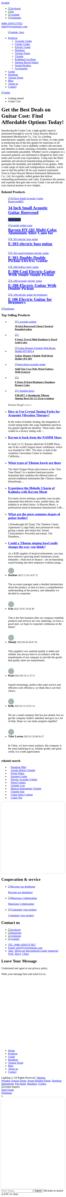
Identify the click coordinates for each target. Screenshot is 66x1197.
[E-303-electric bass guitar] (23, 239)
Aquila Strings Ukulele (23, 770)
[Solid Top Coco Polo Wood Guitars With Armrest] (30, 364)
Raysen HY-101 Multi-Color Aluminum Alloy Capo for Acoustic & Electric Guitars (32, 233)
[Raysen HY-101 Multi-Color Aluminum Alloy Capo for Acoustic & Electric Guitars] (20, 225)
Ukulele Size (17, 791)
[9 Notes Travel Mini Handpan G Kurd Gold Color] (17, 335)
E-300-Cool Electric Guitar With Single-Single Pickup (32, 273)
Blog (10, 80)
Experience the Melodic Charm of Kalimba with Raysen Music (31, 490)
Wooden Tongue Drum (13, 1080)
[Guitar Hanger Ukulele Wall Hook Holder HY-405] (36, 351)
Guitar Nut (16, 797)
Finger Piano (17, 773)
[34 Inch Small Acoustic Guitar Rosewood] (33, 201)
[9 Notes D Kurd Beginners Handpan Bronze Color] (17, 377)
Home (11, 1050)
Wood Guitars (18, 782)
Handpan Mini (18, 767)
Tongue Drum (22, 53)
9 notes (42, 1083)
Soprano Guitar (19, 776)
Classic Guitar (22, 44)
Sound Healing (23, 65)
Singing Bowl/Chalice (27, 62)
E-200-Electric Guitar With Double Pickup (32, 287)
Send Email (7, 1089)
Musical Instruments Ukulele (26, 788)
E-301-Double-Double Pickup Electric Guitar (28, 259)
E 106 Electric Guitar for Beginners (30, 301)
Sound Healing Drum (38, 1080)
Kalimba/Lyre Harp (25, 59)
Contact (12, 86)
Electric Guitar (22, 47)
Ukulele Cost (18, 785)
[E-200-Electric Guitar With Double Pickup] (25, 280)
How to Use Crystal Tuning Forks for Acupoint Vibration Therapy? (34, 413)
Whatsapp (6, 1092)
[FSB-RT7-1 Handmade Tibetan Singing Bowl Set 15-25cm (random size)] (24, 390)
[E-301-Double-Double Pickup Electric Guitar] (28, 253)
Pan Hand (20, 1083)
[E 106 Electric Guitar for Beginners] (27, 294)
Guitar (11, 71)
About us (13, 83)
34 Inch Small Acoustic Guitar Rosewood (28, 210)
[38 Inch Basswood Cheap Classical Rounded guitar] (25, 321)
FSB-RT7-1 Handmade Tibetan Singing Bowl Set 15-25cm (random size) (34, 398)
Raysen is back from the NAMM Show (35, 437)
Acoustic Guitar (23, 41)
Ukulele (19, 56)
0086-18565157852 (12, 23)
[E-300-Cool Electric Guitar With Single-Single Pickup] (23, 267)
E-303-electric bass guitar (30, 244)
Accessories (21, 68)
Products (12, 38)
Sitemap (41, 1077)
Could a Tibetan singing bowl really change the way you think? (33, 545)
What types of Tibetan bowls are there (34, 463)
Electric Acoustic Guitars (24, 779)
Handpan (20, 50)
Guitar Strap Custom (22, 794)
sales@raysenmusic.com (14, 26)
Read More (14, 219)
